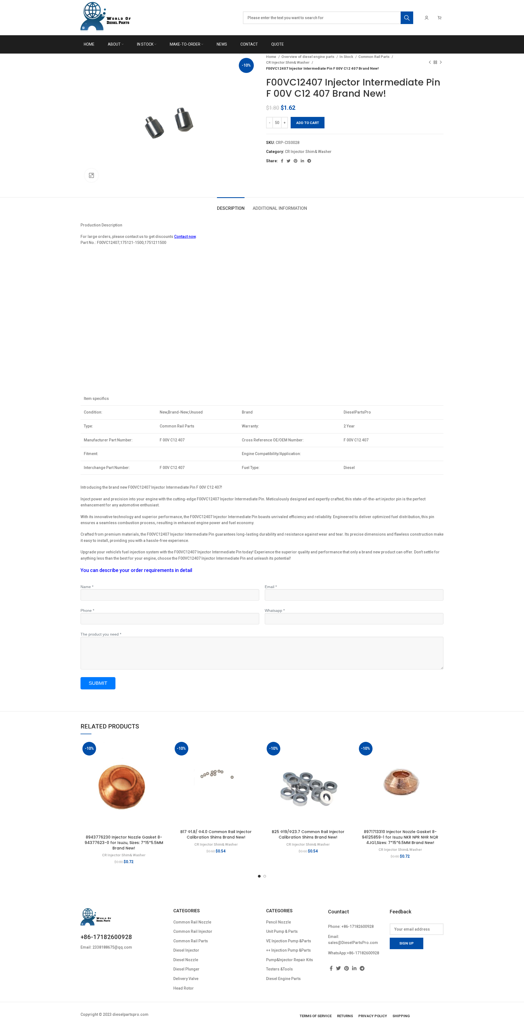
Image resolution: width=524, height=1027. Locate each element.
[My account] (426, 17)
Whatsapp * (275, 610)
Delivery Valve (185, 978)
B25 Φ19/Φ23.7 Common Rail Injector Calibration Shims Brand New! (308, 834)
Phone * (87, 610)
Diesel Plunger (186, 969)
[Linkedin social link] (302, 160)
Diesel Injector (186, 950)
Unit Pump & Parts (282, 931)
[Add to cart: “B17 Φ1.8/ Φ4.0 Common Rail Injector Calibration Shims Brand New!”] (255, 749)
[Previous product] (430, 62)
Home (271, 57)
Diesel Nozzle (185, 960)
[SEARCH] (407, 17)
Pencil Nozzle (278, 922)
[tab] (231, 205)
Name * (87, 587)
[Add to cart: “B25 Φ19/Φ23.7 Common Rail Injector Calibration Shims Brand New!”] (347, 749)
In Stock (347, 57)
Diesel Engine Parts (283, 978)
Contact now (185, 236)
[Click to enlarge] (91, 175)
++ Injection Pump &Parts (288, 950)
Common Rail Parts (374, 57)
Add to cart (307, 123)
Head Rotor (183, 988)
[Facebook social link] (282, 160)
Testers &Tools (279, 969)
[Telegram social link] (309, 160)
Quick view (163, 761)
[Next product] (440, 62)
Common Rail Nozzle (192, 922)
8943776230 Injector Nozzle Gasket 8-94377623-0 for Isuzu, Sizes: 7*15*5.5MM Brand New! (124, 842)
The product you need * (101, 634)
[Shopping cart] (439, 17)
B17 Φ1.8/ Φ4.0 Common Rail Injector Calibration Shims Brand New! (216, 834)
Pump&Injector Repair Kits (289, 960)
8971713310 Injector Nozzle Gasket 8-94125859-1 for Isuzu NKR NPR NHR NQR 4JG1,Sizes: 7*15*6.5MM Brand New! (400, 837)
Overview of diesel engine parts (308, 57)
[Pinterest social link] (295, 160)
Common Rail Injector (192, 931)
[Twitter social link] (288, 160)
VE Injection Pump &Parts (288, 941)
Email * (271, 587)
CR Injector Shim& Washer (288, 62)
